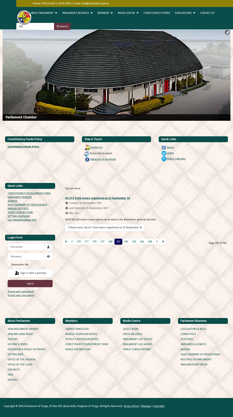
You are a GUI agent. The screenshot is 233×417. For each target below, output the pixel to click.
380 (110, 241)
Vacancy (13, 379)
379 (102, 241)
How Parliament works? (23, 329)
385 (150, 241)
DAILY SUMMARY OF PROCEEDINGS (27, 204)
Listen (170, 153)
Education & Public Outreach (26, 349)
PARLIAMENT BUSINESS (75, 12)
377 (87, 241)
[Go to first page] (66, 242)
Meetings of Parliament (196, 359)
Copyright (159, 406)
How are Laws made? (20, 334)
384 (142, 241)
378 (95, 241)
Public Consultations (137, 349)
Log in (30, 283)
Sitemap (146, 406)
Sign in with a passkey (33, 273)
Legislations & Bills (193, 329)
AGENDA (12, 200)
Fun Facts (14, 369)
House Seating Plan (78, 349)
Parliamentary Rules (194, 364)
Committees (188, 334)
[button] (221, 75)
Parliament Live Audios (137, 344)
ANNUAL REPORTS (18, 208)
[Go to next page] (157, 242)
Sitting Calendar (176, 158)
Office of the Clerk (20, 364)
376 (79, 241)
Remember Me (20, 264)
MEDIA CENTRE (126, 12)
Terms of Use (131, 406)
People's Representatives (81, 339)
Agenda (185, 349)
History (13, 339)
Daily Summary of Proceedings (200, 354)
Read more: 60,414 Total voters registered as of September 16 (105, 227)
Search (64, 26)
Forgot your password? (21, 291)
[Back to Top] (227, 411)
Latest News (131, 329)
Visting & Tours (18, 344)
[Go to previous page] (72, 242)
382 (126, 241)
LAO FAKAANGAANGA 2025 (22, 220)
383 (134, 241)
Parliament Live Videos (137, 339)
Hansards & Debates (194, 344)
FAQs (10, 374)
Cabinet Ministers (77, 329)
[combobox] (35, 26)
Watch (170, 147)
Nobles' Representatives (81, 334)
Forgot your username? (21, 295)
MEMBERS (103, 12)
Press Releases (132, 334)
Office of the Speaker (22, 359)
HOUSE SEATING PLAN (20, 212)
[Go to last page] (163, 242)
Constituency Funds (157, 12)
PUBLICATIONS (183, 12)
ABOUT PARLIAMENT (42, 12)
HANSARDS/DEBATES (20, 197)
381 (118, 241)
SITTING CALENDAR (19, 216)
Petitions (187, 339)
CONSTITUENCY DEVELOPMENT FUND (29, 193)
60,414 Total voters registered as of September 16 (97, 198)
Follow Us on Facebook (103, 159)
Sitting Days (15, 354)
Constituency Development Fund (86, 344)
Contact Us (207, 12)
